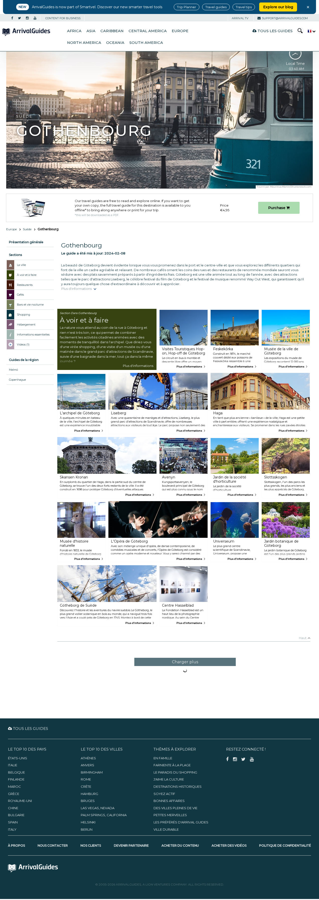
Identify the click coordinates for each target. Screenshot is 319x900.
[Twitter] (19, 18)
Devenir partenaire (131, 845)
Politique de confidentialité (285, 845)
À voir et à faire (26, 275)
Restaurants (25, 285)
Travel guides (216, 7)
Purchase (277, 208)
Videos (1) (23, 344)
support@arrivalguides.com (285, 18)
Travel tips (244, 7)
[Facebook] (12, 18)
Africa (74, 31)
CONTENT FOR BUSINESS (62, 18)
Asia (90, 31)
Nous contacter (53, 845)
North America (84, 42)
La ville (21, 265)
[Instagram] (27, 18)
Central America (148, 31)
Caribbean (112, 31)
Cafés (20, 294)
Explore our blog (278, 7)
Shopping (23, 314)
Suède (27, 229)
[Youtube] (35, 18)
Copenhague (17, 379)
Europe (180, 31)
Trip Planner (186, 7)
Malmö (13, 369)
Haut (303, 638)
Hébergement (26, 324)
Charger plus (185, 662)
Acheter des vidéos (229, 845)
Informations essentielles (33, 334)
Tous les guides (274, 30)
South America (146, 42)
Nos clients (90, 845)
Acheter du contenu (180, 845)
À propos (16, 845)
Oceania (115, 42)
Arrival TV (240, 18)
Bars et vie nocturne (30, 304)
